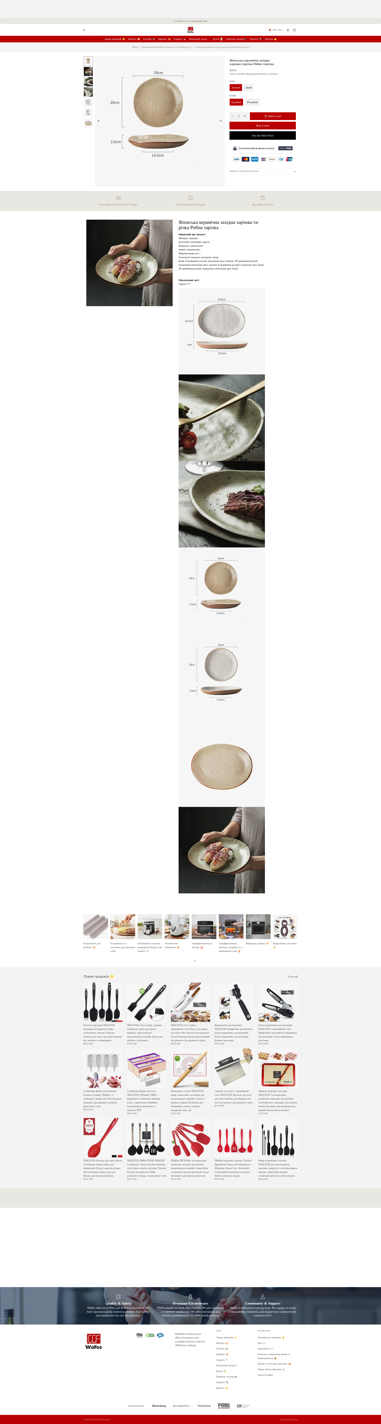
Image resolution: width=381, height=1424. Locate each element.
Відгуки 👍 (222, 1388)
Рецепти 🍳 (222, 1382)
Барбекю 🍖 (222, 1354)
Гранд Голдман (265, 1375)
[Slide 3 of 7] (88, 81)
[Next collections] (194, 961)
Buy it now (262, 125)
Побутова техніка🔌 (226, 1376)
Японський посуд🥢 (226, 1365)
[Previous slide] (3, 21)
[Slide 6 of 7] (88, 112)
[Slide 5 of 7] (88, 102)
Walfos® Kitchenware (100, 1419)
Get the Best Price (263, 135)
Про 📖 (262, 1343)
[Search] (84, 30)
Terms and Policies (289, 1419)
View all (293, 977)
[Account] (288, 30)
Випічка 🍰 (222, 1343)
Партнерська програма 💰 (271, 1337)
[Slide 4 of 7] (88, 92)
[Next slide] (377, 21)
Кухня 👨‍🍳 (221, 1371)
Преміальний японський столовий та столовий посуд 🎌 (167, 47)
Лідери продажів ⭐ (226, 1337)
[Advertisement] (190, 9)
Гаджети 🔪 (222, 1360)
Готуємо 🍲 (222, 1348)
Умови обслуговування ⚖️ (271, 1369)
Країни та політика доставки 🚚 (274, 1364)
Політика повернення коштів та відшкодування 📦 (274, 1356)
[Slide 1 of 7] (88, 61)
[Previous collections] (186, 961)
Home (135, 47)
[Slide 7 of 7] (88, 123)
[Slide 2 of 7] (88, 71)
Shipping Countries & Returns (244, 171)
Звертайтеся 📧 (266, 1348)
